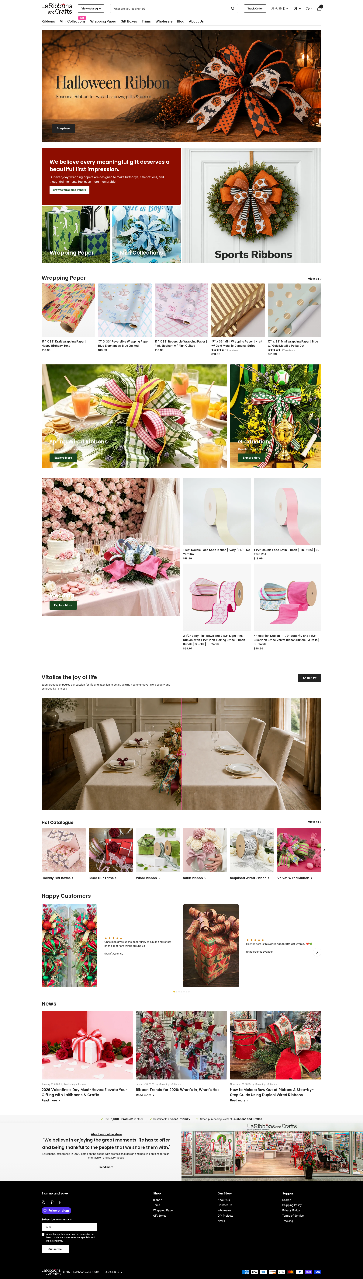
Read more (106, 1167)
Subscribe (55, 1249)
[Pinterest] (52, 1202)
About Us (224, 1199)
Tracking (287, 1220)
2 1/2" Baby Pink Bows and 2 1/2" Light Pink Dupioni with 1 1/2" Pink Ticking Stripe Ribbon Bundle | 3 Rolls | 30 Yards (214, 640)
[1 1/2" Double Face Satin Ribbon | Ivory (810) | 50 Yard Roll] (217, 511)
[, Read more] (297, 8)
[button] (175, 135)
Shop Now (299, 128)
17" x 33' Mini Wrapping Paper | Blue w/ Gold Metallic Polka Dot (293, 343)
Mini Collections (73, 20)
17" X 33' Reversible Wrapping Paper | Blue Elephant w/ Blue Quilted (124, 343)
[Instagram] (43, 1202)
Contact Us (225, 1205)
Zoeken (233, 8)
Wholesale (163, 21)
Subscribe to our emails (57, 1219)
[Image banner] (181, 86)
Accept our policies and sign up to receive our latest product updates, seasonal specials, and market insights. (70, 1237)
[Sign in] (309, 8)
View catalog (90, 8)
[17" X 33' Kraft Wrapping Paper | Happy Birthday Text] (68, 310)
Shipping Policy (292, 1205)
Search (286, 1199)
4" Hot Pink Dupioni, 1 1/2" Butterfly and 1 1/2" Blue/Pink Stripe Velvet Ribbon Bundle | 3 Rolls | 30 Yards (286, 640)
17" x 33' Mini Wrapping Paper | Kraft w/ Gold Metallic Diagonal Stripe (236, 343)
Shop (157, 1193)
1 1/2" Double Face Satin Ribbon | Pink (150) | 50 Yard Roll (286, 552)
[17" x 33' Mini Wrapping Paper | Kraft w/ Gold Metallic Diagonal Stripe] (238, 310)
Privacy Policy (291, 1210)
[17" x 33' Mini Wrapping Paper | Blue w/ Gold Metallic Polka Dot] (294, 310)
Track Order (255, 8)
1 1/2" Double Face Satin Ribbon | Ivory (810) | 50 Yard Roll (216, 552)
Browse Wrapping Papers (69, 189)
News (221, 1220)
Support (288, 1193)
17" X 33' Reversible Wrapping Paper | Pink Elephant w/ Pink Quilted (181, 343)
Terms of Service (293, 1215)
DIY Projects (225, 1215)
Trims (146, 21)
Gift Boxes (129, 21)
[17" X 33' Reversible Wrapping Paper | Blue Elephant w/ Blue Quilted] (125, 310)
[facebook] (60, 1202)
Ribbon (157, 1199)
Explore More (63, 457)
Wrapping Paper (163, 1210)
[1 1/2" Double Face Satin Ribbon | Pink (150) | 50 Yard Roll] (287, 511)
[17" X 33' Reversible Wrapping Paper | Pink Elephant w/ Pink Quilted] (181, 310)
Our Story (225, 1193)
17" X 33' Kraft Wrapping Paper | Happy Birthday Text (64, 343)
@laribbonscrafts (280, 943)
